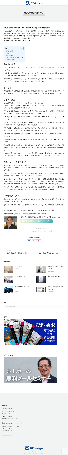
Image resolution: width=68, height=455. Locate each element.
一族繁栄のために (11, 59)
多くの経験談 (9, 55)
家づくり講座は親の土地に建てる (55, 288)
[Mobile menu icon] (3, 3)
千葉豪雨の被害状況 (54, 276)
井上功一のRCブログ (44, 228)
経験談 (49, 231)
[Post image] (8, 269)
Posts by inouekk (7, 435)
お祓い (36, 231)
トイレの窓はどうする (22, 266)
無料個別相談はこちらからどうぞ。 (36, 221)
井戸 (40, 231)
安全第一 (45, 231)
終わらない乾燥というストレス (55, 267)
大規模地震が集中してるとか (23, 288)
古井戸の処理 (9, 51)
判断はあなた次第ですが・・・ (14, 57)
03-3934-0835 (8, 428)
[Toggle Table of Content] (21, 48)
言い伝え (8, 53)
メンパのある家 (20, 276)
